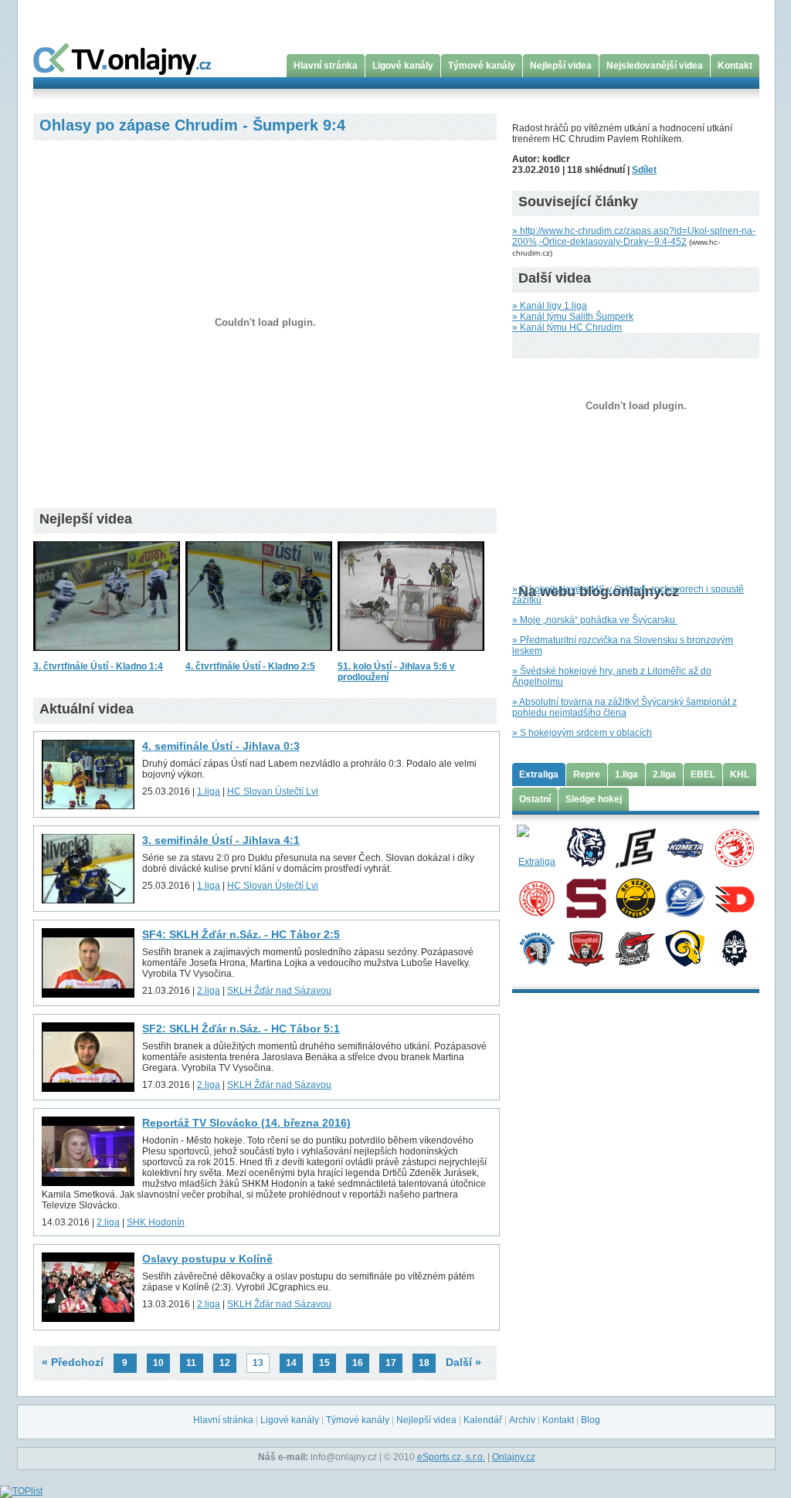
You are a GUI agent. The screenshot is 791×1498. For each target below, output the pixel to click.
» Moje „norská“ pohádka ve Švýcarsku (594, 620)
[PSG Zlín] (684, 947)
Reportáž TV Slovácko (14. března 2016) (246, 1123)
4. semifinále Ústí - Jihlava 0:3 (221, 746)
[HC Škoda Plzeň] (536, 947)
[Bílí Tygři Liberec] (586, 847)
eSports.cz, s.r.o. (451, 1457)
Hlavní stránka (326, 65)
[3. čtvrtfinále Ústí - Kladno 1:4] (106, 655)
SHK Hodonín (156, 1222)
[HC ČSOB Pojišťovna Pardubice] (734, 897)
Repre (586, 774)
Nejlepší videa (561, 65)
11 (191, 1362)
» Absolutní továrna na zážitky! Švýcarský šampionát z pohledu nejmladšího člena (624, 707)
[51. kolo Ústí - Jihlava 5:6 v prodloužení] (411, 655)
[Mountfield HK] (586, 947)
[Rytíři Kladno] (734, 947)
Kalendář (482, 1420)
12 (224, 1362)
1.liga (208, 791)
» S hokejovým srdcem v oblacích (582, 732)
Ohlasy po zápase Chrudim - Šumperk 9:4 (192, 125)
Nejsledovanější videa (654, 65)
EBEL (703, 774)
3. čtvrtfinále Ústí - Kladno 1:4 (98, 666)
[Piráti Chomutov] (635, 947)
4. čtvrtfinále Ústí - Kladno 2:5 (250, 666)
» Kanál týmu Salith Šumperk (572, 316)
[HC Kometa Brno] (684, 847)
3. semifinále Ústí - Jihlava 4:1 (221, 840)
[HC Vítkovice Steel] (684, 897)
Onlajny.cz (513, 1457)
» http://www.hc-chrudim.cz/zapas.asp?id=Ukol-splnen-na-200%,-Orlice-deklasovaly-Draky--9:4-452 (633, 236)
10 (158, 1362)
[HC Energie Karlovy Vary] (635, 847)
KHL (739, 774)
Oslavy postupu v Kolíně (207, 1258)
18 (424, 1362)
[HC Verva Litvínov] (635, 897)
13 (258, 1362)
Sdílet (644, 169)
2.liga (208, 990)
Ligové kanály (402, 65)
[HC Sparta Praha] (586, 897)
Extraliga (538, 774)
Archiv (522, 1420)
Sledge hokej (593, 799)
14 (291, 1362)
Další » (463, 1362)
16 (357, 1362)
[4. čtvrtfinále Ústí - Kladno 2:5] (258, 655)
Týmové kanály (481, 65)
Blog (590, 1420)
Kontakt (735, 65)
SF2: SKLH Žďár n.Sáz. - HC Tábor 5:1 (241, 1028)
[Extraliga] (536, 847)
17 (390, 1362)
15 (324, 1362)
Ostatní (535, 799)
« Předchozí (73, 1362)
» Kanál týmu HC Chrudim (567, 327)
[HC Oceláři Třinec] (734, 847)
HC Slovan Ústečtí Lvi (272, 791)
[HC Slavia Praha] (536, 897)
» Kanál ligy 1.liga (549, 305)
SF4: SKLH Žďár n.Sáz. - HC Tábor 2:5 (241, 934)
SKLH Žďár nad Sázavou (279, 990)
